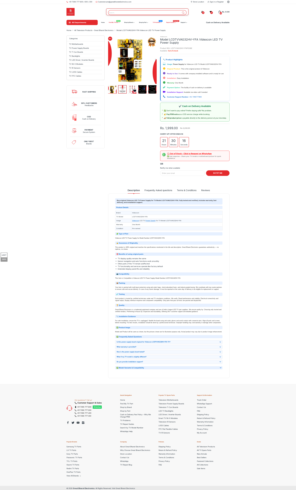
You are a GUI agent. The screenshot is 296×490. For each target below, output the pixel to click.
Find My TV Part (126, 404)
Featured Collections (205, 461)
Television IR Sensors (167, 422)
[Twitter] (73, 423)
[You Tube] (78, 423)
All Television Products (206, 447)
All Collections (202, 465)
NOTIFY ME (217, 173)
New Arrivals (202, 454)
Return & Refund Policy (206, 418)
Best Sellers (201, 457)
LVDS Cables (164, 425)
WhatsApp (97, 407)
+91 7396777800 (195, 97)
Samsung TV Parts (73, 447)
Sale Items (201, 468)
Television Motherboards (168, 400)
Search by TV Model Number (131, 428)
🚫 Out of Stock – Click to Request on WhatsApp (189, 153)
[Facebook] (67, 423)
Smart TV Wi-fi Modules (168, 418)
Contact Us (201, 407)
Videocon (163, 37)
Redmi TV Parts (72, 468)
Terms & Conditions (205, 425)
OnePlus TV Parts (73, 472)
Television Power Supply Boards (171, 404)
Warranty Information (205, 422)
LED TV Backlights (166, 411)
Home (122, 400)
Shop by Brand (126, 407)
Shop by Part (125, 411)
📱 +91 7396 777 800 (83, 407)
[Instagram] (83, 423)
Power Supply (151, 220)
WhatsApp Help (126, 431)
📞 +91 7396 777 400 (83, 413)
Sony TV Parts (72, 454)
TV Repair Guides (127, 424)
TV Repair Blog (126, 465)
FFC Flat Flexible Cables (168, 429)
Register (220, 2)
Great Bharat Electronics (84, 488)
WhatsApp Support (204, 404)
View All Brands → (73, 476)
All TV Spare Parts (204, 450)
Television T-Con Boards (168, 407)
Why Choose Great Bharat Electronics (135, 450)
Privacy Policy (202, 429)
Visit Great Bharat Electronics (123, 488)
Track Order (201, 400)
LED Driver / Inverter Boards (170, 414)
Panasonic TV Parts (74, 457)
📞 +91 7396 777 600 (83, 410)
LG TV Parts (71, 450)
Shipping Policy (203, 414)
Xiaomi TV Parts (72, 465)
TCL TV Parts (71, 461)
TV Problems (125, 420)
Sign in (212, 2)
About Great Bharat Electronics (132, 447)
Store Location (126, 454)
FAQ (198, 411)
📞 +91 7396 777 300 (83, 416)
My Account (202, 433)
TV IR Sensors (164, 433)
